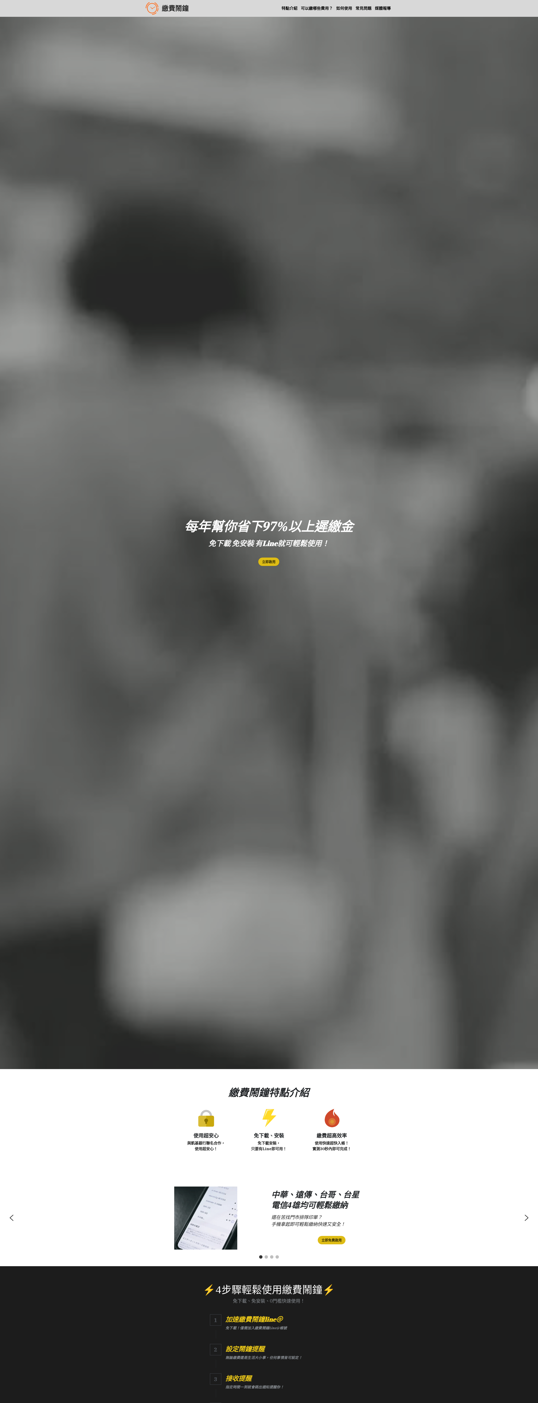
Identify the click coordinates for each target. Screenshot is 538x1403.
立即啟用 (269, 562)
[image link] (206, 1117)
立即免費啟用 (332, 1240)
